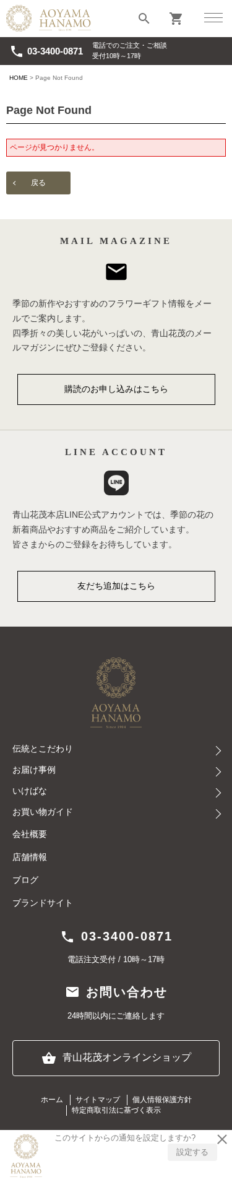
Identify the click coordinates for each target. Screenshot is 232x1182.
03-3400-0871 (46, 51)
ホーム (52, 1099)
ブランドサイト (42, 903)
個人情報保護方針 (162, 1099)
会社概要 (29, 834)
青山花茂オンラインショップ (116, 1058)
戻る (38, 182)
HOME (18, 77)
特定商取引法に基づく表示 (116, 1110)
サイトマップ (97, 1099)
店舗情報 (29, 857)
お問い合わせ (116, 991)
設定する (192, 1152)
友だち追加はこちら (116, 586)
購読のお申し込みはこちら (116, 389)
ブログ (25, 880)
